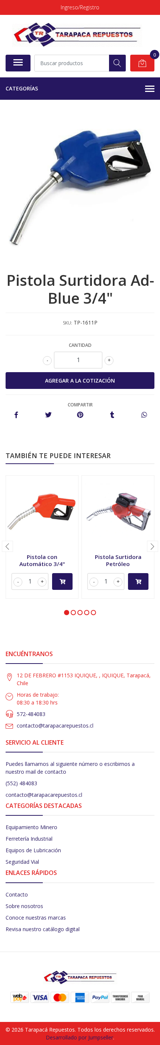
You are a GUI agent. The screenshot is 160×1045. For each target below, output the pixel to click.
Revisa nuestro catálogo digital (43, 929)
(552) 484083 (21, 783)
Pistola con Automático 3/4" (42, 560)
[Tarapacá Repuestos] (77, 34)
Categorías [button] (22, 88)
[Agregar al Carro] (62, 581)
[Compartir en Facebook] (16, 415)
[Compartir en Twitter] (48, 415)
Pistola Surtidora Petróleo (118, 560)
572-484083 (31, 714)
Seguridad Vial (22, 861)
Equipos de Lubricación (33, 850)
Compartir (80, 405)
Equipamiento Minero (31, 827)
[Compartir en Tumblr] (112, 415)
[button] (66, 612)
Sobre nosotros (24, 906)
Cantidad (80, 345)
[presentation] (7, 546)
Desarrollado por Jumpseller (79, 1037)
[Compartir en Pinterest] (80, 415)
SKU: (67, 323)
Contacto (17, 894)
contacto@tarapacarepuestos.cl (55, 725)
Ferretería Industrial (29, 838)
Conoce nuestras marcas (36, 917)
